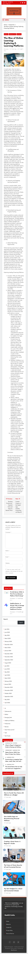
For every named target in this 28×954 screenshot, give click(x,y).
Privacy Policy (9, 930)
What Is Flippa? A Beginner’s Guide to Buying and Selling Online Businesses (13, 747)
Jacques (7, 49)
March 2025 (8, 638)
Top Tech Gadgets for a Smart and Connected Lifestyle (13, 890)
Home (7, 921)
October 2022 (8, 693)
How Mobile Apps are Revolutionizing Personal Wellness (11, 818)
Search (6, 619)
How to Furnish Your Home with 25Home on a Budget (14, 794)
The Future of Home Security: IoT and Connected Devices (13, 866)
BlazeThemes (14, 950)
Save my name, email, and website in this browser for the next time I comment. (13, 571)
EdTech (6, 34)
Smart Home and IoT (9, 730)
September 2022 (9, 696)
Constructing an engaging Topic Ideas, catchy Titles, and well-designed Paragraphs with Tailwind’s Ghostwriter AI (13, 762)
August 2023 (8, 663)
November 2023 (9, 657)
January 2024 (8, 650)
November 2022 (9, 690)
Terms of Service (6, 4)
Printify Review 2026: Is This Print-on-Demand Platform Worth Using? (17, 594)
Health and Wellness (9, 720)
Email (7, 557)
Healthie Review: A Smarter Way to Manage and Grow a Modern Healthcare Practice (17, 606)
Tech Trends (7, 736)
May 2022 (7, 699)
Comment (8, 532)
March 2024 (8, 647)
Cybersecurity (8, 711)
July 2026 (7, 629)
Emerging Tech (8, 717)
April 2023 (7, 675)
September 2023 (9, 660)
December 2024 (9, 644)
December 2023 (9, 654)
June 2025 (7, 632)
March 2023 (8, 678)
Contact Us (10, 2)
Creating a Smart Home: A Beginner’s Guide (12, 842)
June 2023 (7, 669)
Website (7, 563)
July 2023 (7, 666)
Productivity (12, 34)
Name (7, 550)
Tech (6, 733)
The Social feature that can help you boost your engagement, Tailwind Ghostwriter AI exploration (13, 769)
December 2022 (9, 687)
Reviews (19, 34)
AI (5, 708)
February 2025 (8, 641)
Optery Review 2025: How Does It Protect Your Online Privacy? (12, 754)
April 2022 (7, 702)
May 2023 (7, 672)
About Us (5, 2)
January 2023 (8, 684)
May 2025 (7, 635)
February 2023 (8, 681)
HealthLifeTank (14, 903)
